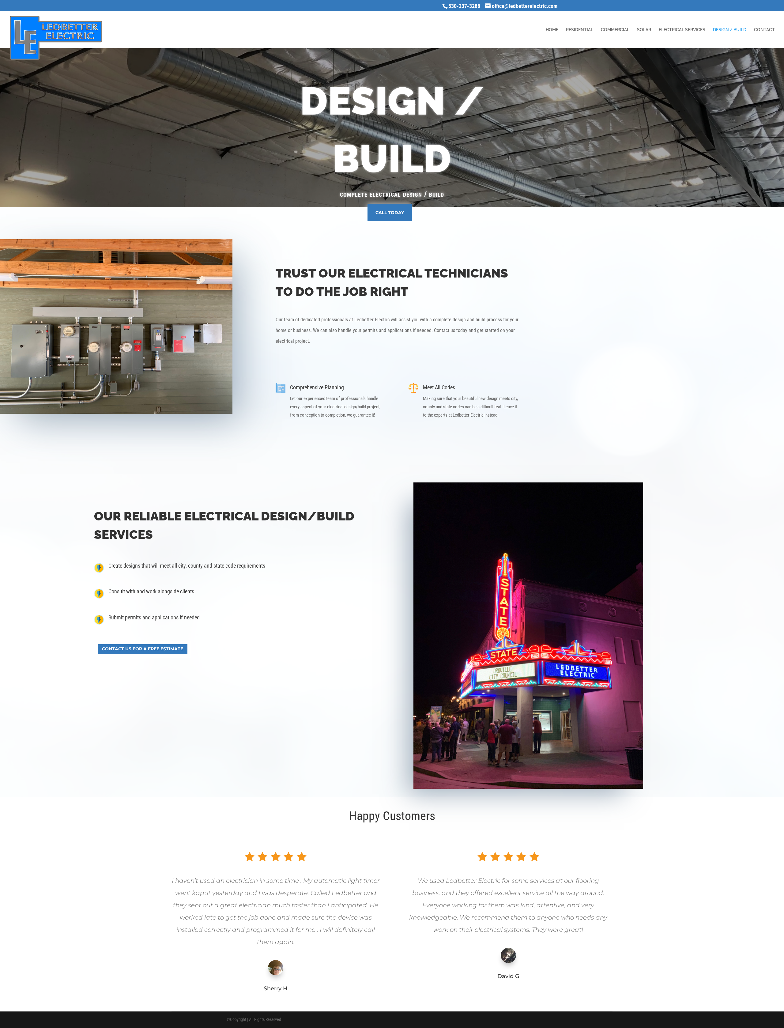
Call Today (389, 212)
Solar (644, 30)
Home (552, 30)
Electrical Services (682, 30)
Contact (764, 30)
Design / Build (729, 30)
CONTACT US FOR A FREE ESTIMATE (142, 649)
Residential (579, 30)
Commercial (615, 30)
